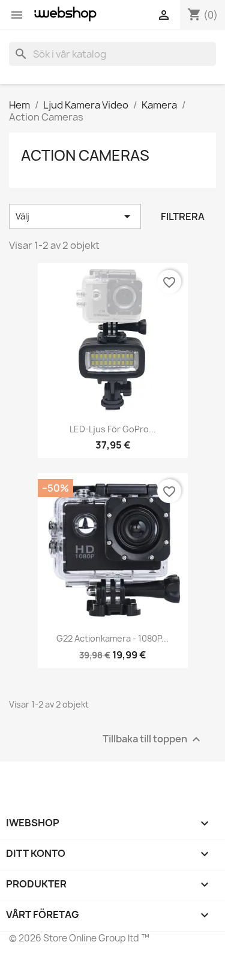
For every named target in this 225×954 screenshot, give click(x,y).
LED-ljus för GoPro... (113, 429)
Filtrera (183, 216)
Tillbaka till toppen (153, 739)
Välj (75, 216)
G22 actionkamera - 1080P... (112, 638)
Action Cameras (85, 155)
